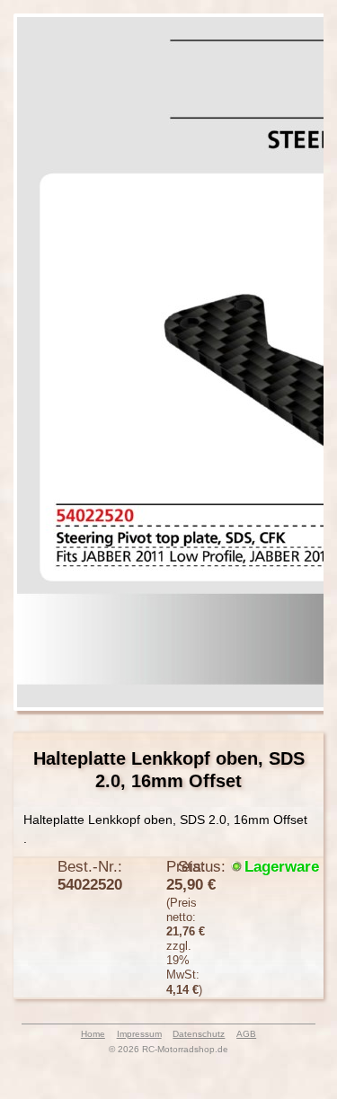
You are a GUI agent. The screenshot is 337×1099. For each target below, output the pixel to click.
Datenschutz (199, 1034)
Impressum (139, 1034)
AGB (246, 1034)
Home (93, 1034)
